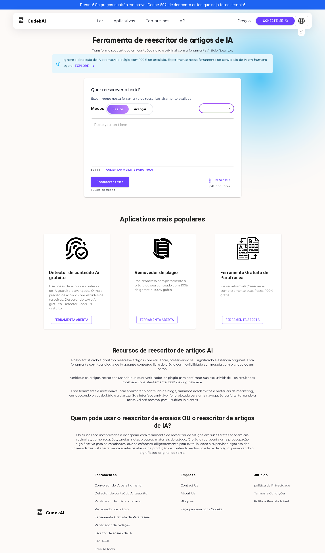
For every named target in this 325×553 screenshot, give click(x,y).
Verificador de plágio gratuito (118, 501)
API (183, 21)
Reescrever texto (110, 182)
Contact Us (189, 485)
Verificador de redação (112, 525)
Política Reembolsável (271, 501)
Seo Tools (102, 541)
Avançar (140, 109)
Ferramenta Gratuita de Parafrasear (122, 517)
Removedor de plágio (112, 509)
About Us (188, 493)
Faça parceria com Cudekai (202, 509)
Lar (100, 21)
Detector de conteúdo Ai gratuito (121, 493)
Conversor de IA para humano (118, 485)
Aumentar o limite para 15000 (129, 169)
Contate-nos (157, 21)
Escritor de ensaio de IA (113, 533)
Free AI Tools (105, 549)
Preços (243, 21)
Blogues (187, 501)
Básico (118, 109)
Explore (82, 66)
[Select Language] (301, 21)
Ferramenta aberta (71, 320)
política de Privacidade (272, 485)
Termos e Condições (270, 493)
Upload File (222, 180)
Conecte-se (273, 21)
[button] (216, 108)
